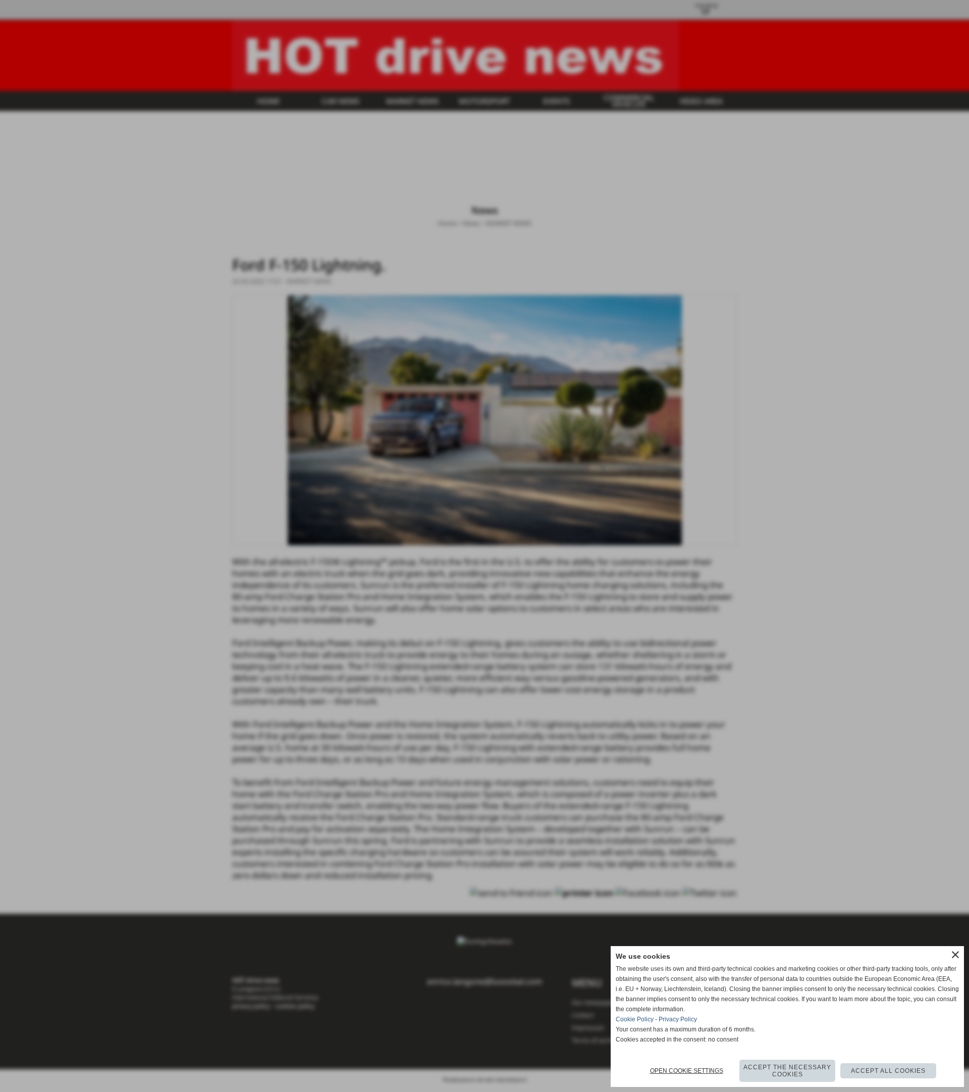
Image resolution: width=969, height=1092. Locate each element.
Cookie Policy (635, 1019)
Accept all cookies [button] (888, 1070)
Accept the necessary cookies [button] (787, 1071)
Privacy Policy (678, 1019)
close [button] (955, 955)
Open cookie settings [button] (686, 1070)
